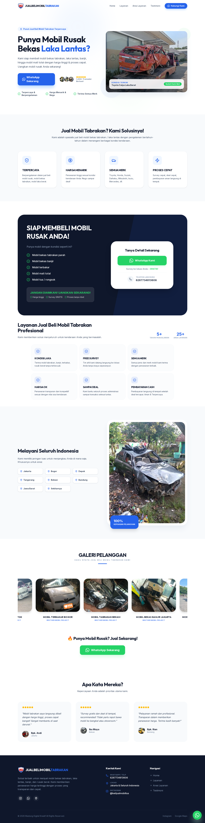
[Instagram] (20, 798)
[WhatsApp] (28, 798)
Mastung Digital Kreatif (35, 816)
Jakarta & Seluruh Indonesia (124, 785)
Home (112, 6)
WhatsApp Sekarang (32, 79)
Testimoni (155, 6)
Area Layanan (139, 6)
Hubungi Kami (177, 6)
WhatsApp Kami (145, 260)
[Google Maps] (36, 798)
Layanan (124, 6)
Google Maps (181, 816)
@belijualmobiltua (119, 793)
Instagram (167, 816)
